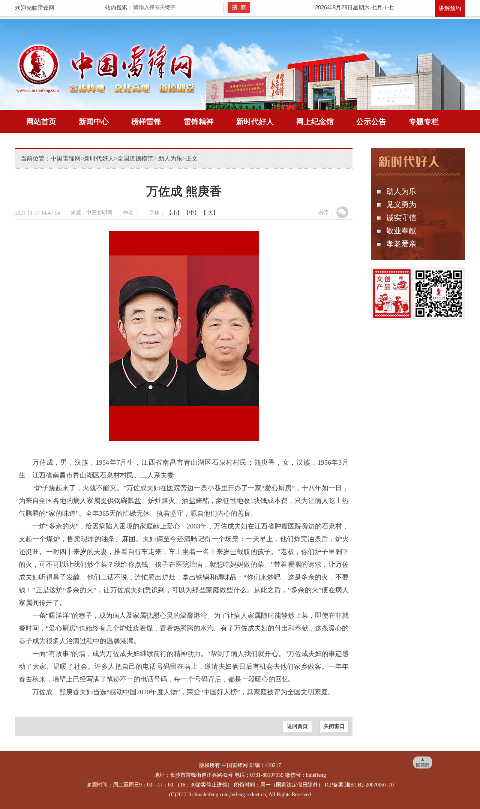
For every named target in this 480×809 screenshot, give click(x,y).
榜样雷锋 (146, 121)
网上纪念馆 (315, 121)
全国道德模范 (135, 158)
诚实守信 (401, 217)
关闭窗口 (334, 726)
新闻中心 (94, 121)
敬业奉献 (401, 231)
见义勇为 (401, 204)
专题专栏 (424, 121)
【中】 (192, 213)
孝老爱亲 (401, 244)
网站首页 (41, 121)
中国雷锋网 (66, 158)
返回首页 (297, 726)
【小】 (174, 213)
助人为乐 (169, 158)
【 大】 (209, 213)
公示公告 (371, 121)
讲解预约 (450, 8)
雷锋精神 (199, 121)
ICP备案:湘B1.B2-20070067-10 (359, 785)
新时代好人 (255, 121)
